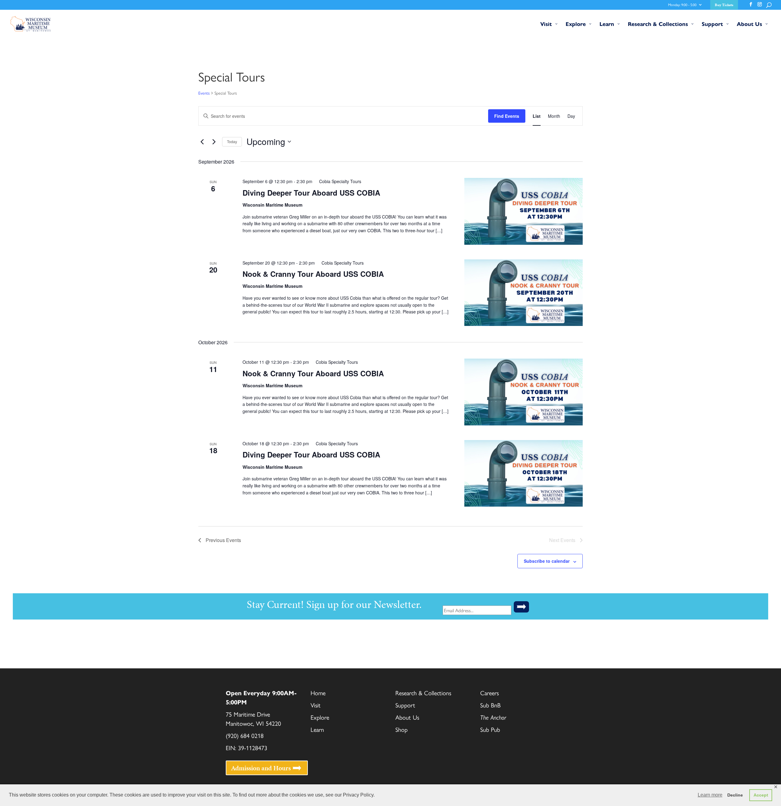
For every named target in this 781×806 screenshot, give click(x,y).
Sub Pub (491, 729)
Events (204, 93)
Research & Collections (423, 692)
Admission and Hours (261, 767)
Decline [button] (735, 795)
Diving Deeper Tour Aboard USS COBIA (311, 192)
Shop (401, 729)
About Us (407, 717)
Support (405, 704)
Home (318, 692)
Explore (320, 717)
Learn (317, 729)
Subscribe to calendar (547, 561)
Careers (489, 692)
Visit (316, 704)
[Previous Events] (202, 141)
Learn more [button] (710, 794)
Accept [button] (761, 795)
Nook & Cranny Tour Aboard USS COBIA (313, 274)
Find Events (506, 116)
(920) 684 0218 (245, 735)
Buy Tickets (724, 5)
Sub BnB (490, 704)
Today (232, 141)
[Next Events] (214, 141)
